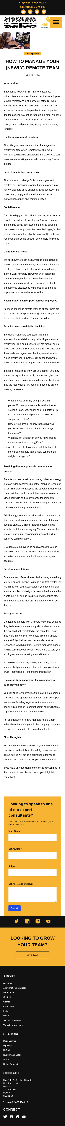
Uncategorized (32, 53)
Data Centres (9, 1041)
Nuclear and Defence (13, 1055)
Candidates (8, 1006)
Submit (14, 908)
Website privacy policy (13, 1025)
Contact (7, 997)
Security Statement (12, 1020)
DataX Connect (10, 1064)
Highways (8, 1045)
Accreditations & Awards (14, 988)
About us (7, 983)
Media (6, 1015)
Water (6, 1059)
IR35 (5, 1011)
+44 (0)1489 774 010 (33, 6)
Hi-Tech (7, 1050)
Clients (6, 1002)
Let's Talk (32, 955)
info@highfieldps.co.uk (32, 2)
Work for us (8, 992)
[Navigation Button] (56, 22)
